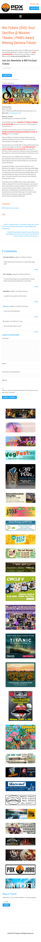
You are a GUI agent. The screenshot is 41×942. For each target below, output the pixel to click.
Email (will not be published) (11, 372)
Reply (36, 269)
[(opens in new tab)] (20, 413)
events (12, 208)
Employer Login (34, 4)
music (17, 208)
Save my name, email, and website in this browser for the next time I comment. (20, 391)
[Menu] (20, 16)
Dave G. (6, 306)
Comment (5, 338)
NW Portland (6, 208)
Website (4, 380)
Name (4, 363)
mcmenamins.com (15, 113)
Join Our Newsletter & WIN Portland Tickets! (19, 62)
